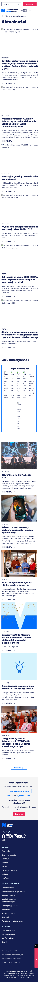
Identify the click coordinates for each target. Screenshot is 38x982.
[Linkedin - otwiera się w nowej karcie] (12, 385)
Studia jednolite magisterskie (13, 891)
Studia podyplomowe (10, 906)
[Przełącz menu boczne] (35, 10)
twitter (12, 836)
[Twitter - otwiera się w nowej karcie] (18, 385)
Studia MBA (6, 909)
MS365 (4, 867)
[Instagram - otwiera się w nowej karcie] (24, 385)
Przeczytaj (6, 492)
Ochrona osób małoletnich (11, 959)
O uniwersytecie (8, 930)
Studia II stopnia (8, 895)
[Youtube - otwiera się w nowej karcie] (31, 385)
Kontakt (5, 942)
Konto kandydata (9, 855)
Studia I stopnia (8, 888)
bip (4, 840)
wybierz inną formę (24, 796)
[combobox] (11, 4)
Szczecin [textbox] (6, 4)
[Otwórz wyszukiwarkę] (30, 10)
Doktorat (5, 917)
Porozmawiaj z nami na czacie (19, 791)
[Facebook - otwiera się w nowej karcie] (6, 385)
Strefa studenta (8, 938)
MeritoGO (6, 859)
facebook (3, 836)
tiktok (24, 836)
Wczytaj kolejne (19, 768)
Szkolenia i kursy (8, 913)
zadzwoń (10, 796)
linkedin (8, 836)
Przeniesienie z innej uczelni (13, 921)
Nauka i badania (8, 934)
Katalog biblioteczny (10, 870)
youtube (20, 836)
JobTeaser (6, 878)
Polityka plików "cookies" (11, 962)
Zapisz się (29, 4)
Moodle (5, 863)
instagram (16, 836)
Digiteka (5, 874)
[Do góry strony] (34, 975)
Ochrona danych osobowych (12, 955)
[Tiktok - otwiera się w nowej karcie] (19, 415)
